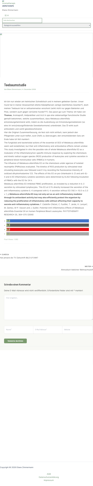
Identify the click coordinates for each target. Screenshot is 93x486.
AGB (49, 474)
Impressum (49, 480)
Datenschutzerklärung (49, 477)
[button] (8, 221)
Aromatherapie (8, 6)
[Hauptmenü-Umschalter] (6, 15)
